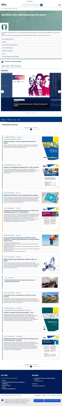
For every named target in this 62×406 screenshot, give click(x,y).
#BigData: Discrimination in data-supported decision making (21, 195)
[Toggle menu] (59, 5)
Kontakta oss (35, 383)
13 (33, 129)
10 (27, 129)
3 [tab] (32, 112)
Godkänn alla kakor (39, 400)
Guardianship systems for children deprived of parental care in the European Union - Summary (21, 339)
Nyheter (4, 387)
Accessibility (59, 395)
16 (39, 129)
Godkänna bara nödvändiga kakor (52, 400)
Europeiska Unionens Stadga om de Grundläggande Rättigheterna (13, 383)
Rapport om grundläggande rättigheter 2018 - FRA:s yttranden (21, 167)
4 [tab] (34, 112)
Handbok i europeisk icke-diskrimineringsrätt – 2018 (18, 312)
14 (35, 129)
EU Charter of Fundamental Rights (13, 61)
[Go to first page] (17, 129)
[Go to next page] (43, 129)
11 (29, 129)
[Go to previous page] (19, 129)
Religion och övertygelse (7, 50)
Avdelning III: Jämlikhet (5, 65)
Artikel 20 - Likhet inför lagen (16, 65)
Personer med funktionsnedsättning (9, 45)
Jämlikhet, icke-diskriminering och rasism (10, 8)
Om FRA (4, 380)
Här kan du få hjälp (6, 385)
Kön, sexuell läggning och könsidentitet (10, 56)
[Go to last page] (45, 129)
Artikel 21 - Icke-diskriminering (16, 66)
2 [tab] (29, 112)
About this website (37, 395)
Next (59, 91)
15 (37, 129)
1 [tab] (26, 112)
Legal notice (44, 395)
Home (2, 8)
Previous (2, 91)
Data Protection (53, 395)
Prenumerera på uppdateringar (9, 388)
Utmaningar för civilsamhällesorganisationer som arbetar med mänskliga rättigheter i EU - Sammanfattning (21, 211)
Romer (3, 53)
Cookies (48, 395)
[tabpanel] (31, 92)
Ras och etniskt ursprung (7, 47)
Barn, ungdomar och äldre (7, 39)
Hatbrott (4, 42)
